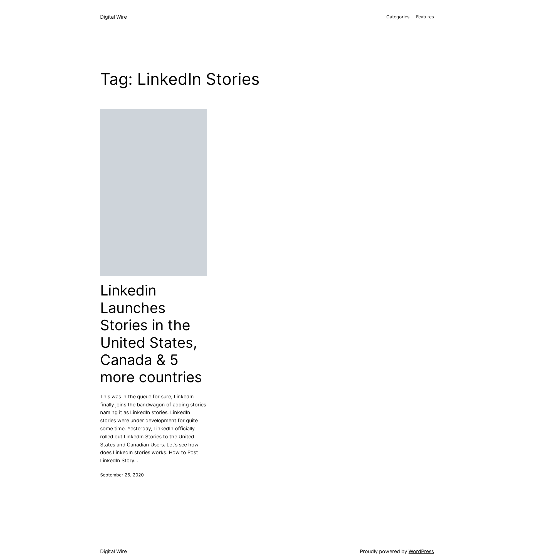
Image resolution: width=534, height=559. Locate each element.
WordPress (421, 551)
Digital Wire (113, 17)
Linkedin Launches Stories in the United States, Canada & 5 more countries (151, 334)
